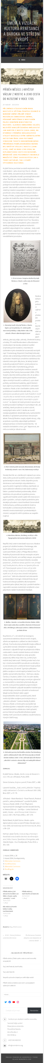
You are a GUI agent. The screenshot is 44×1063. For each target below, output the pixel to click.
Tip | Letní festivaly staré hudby (12, 966)
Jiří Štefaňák (6, 105)
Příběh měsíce (17, 927)
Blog (10, 927)
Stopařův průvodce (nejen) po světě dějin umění (18, 977)
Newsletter (34, 1010)
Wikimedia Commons (12, 861)
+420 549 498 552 (14, 1040)
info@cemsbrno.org (15, 1045)
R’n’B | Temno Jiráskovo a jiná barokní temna (12, 936)
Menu (23, 60)
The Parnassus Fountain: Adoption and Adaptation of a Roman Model (32, 937)
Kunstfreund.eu (10, 864)
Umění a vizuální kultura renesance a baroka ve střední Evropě (22, 31)
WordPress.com (25, 1059)
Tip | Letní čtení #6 (8, 972)
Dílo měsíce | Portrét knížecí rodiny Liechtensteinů (10, 909)
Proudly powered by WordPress (18, 1057)
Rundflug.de (9, 869)
